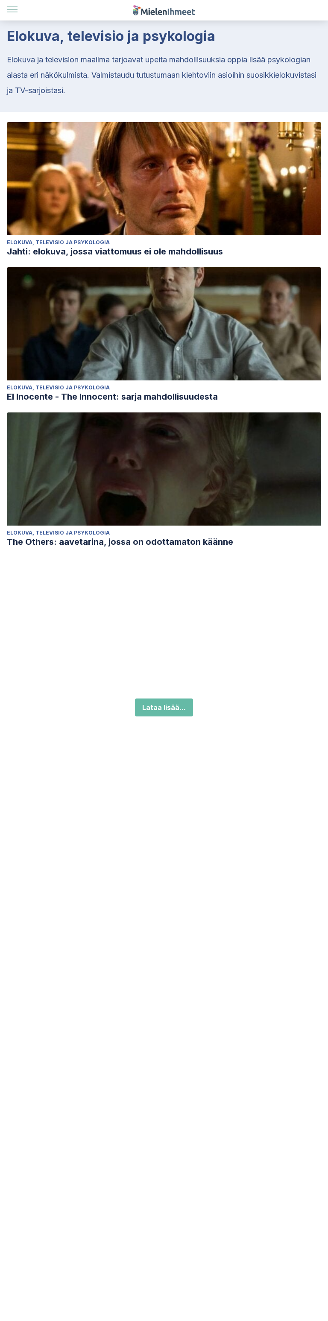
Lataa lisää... (164, 707)
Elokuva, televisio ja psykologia (58, 242)
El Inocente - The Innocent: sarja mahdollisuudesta (112, 397)
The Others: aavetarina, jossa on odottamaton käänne (120, 542)
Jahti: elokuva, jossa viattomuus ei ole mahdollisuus (115, 251)
